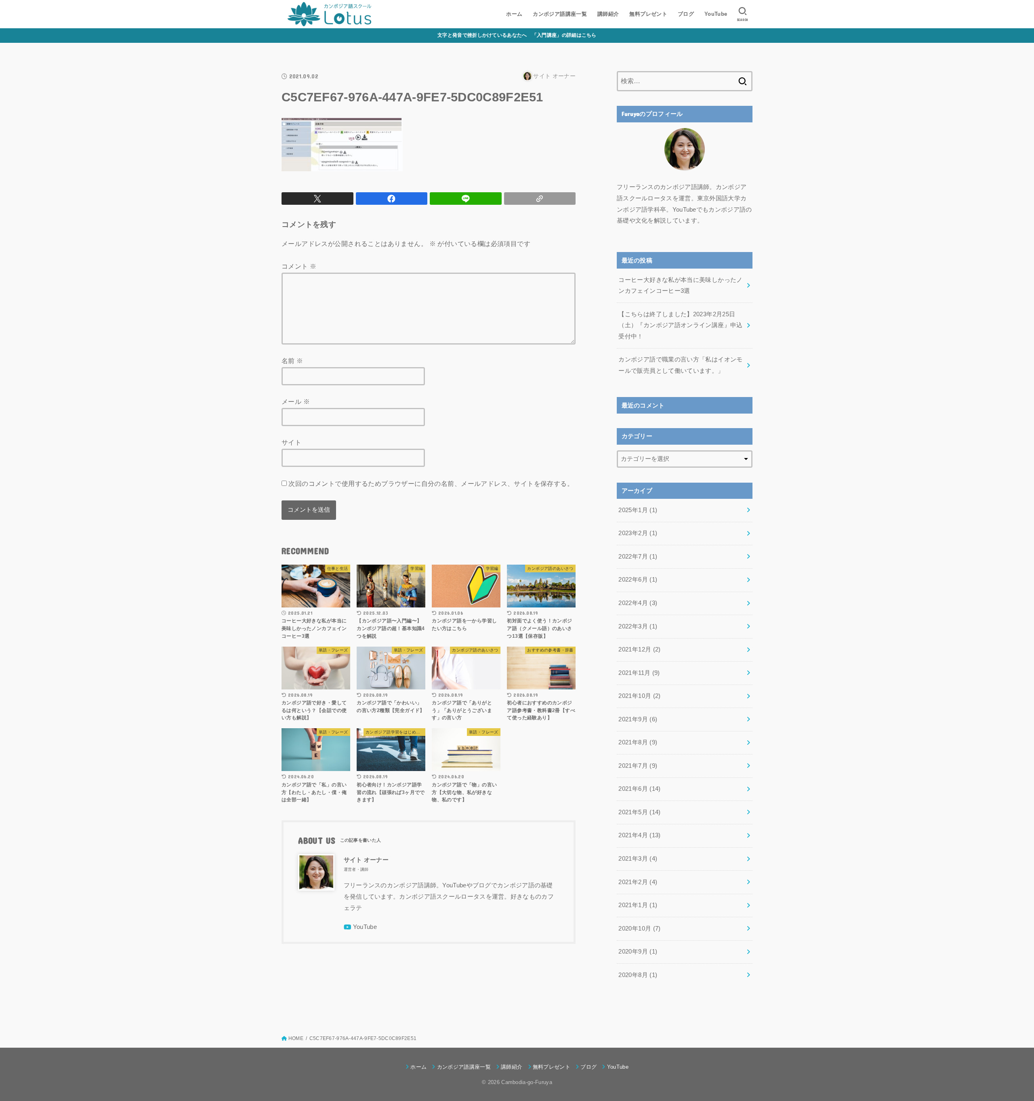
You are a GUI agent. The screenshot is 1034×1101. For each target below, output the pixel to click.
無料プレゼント (648, 14)
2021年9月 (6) (637, 719)
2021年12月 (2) (639, 649)
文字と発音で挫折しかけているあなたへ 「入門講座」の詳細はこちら (517, 35)
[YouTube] (360, 927)
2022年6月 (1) (637, 579)
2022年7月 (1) (637, 556)
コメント (299, 266)
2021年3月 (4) (637, 858)
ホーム (514, 14)
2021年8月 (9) (637, 742)
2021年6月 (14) (639, 789)
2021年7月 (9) (637, 766)
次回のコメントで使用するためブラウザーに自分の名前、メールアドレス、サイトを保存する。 (431, 483)
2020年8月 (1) (637, 975)
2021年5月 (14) (639, 812)
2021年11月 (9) (639, 673)
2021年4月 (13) (639, 835)
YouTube (715, 14)
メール (296, 401)
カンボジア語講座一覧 (560, 14)
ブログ (686, 14)
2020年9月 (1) (637, 951)
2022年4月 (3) (637, 603)
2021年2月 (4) (637, 882)
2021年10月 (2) (639, 696)
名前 (292, 360)
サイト (291, 442)
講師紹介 (608, 14)
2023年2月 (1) (637, 533)
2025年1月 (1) (637, 510)
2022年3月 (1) (637, 626)
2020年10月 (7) (639, 928)
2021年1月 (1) (637, 905)
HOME (295, 1038)
